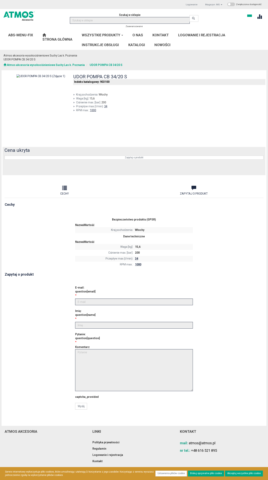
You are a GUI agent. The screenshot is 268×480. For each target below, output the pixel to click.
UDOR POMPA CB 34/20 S (106, 64)
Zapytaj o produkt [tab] (194, 193)
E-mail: (85, 289)
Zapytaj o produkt (134, 157)
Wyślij (81, 406)
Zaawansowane (134, 26)
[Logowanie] (249, 15)
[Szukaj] (194, 18)
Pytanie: (87, 336)
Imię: (85, 312)
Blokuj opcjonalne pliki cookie (206, 473)
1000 (93, 110)
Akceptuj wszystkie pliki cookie (244, 473)
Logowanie (191, 4)
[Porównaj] (258, 169)
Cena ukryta (17, 150)
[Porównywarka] (259, 16)
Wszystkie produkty (101, 35)
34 (105, 106)
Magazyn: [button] (212, 4)
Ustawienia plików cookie (171, 473)
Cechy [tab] (64, 193)
